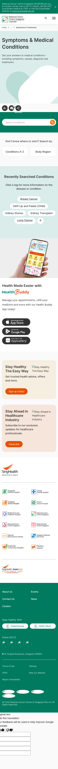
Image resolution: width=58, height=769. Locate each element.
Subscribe (14, 444)
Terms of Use (8, 666)
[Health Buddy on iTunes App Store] (16, 322)
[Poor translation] (9, 730)
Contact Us (8, 598)
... (11, 27)
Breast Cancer (29, 198)
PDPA (4, 673)
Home (4, 27)
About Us (7, 591)
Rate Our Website (37, 673)
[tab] (15, 152)
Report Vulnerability (11, 679)
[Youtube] (13, 644)
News (34, 598)
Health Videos (45, 626)
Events (34, 591)
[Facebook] (5, 644)
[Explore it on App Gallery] (16, 340)
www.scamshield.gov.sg (23, 11)
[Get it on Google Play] (16, 331)
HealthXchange (17, 626)
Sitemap (32, 666)
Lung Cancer (25, 220)
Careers (6, 606)
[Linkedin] (29, 644)
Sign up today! (16, 391)
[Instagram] (21, 644)
